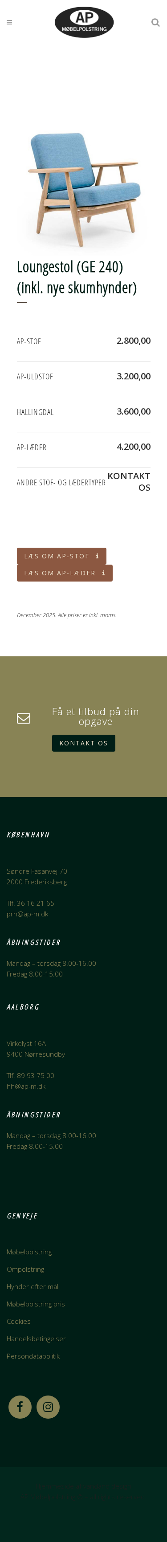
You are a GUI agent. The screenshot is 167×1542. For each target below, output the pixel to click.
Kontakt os (83, 743)
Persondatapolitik (33, 1355)
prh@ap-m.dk (27, 913)
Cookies (19, 1321)
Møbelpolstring (29, 1251)
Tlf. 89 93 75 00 (30, 1075)
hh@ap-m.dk (26, 1086)
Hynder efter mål (32, 1286)
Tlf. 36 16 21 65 (30, 903)
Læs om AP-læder (60, 573)
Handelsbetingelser (36, 1338)
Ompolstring (25, 1269)
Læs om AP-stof (57, 556)
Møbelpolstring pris (36, 1303)
